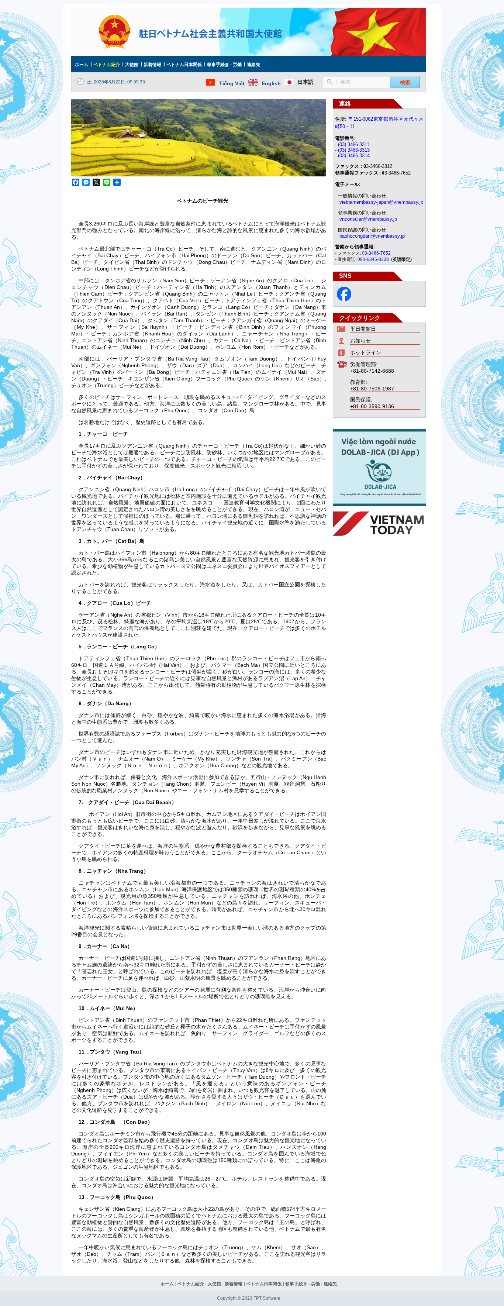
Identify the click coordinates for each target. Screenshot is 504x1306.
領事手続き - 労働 (224, 64)
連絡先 (253, 64)
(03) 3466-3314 (354, 155)
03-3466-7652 (376, 253)
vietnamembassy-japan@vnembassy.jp (381, 202)
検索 (405, 82)
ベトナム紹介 (106, 64)
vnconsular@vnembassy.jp (368, 219)
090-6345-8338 (374, 259)
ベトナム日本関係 (184, 64)
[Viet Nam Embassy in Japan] (344, 300)
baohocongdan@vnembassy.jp (372, 236)
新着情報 (152, 64)
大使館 (131, 64)
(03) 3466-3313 (354, 150)
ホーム (81, 64)
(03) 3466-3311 (353, 144)
